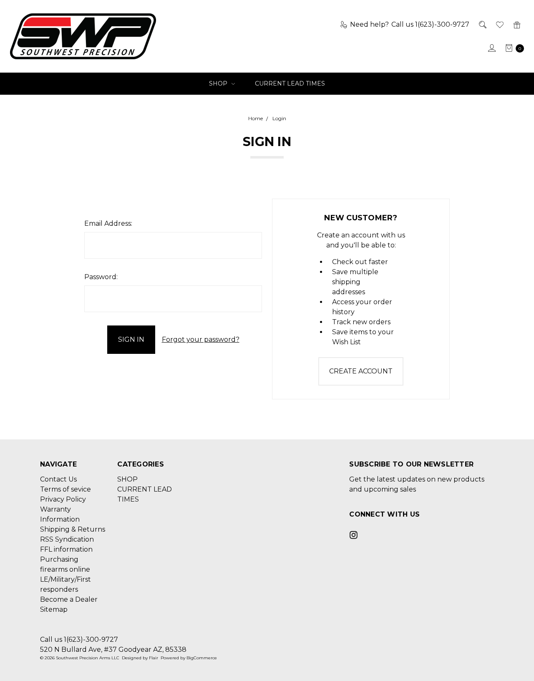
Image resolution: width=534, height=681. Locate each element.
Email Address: (108, 223)
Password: (101, 277)
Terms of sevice (65, 489)
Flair (153, 658)
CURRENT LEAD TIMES (290, 83)
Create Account (361, 371)
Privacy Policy (63, 499)
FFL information (66, 549)
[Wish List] (499, 24)
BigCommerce (201, 658)
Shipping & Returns (72, 529)
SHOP (219, 83)
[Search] (482, 24)
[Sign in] (491, 48)
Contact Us (58, 479)
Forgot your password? (200, 339)
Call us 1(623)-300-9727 (79, 639)
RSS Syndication (67, 539)
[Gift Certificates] (516, 24)
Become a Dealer (69, 599)
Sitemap (54, 609)
